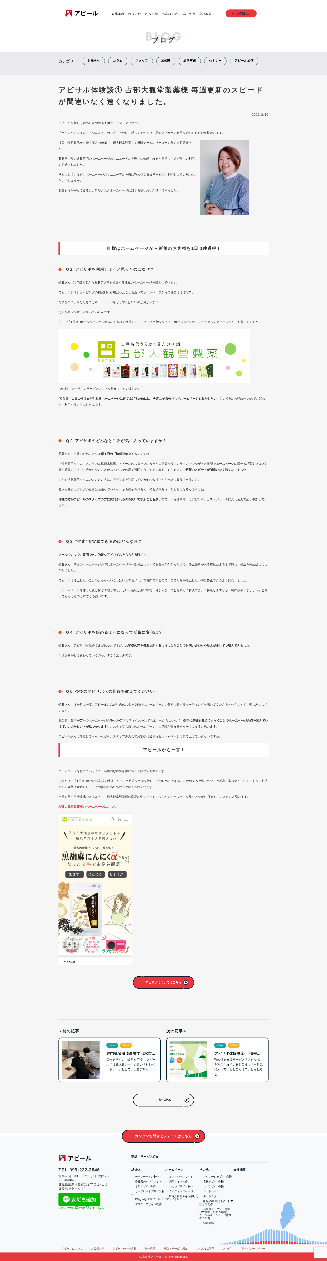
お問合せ (243, 13)
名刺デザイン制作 (145, 1186)
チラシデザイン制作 (147, 1176)
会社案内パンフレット (148, 1181)
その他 (204, 1169)
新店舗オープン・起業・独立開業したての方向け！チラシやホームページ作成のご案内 (215, 1214)
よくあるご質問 (205, 1248)
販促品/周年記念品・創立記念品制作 (216, 1203)
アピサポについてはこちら (163, 982)
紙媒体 (135, 1169)
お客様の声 (170, 14)
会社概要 (205, 14)
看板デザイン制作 (213, 1181)
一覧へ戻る (163, 1100)
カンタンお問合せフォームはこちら (163, 1136)
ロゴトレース (211, 1191)
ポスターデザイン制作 (148, 1204)
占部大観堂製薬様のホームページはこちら (87, 806)
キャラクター (211, 1196)
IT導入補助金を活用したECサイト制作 (181, 1198)
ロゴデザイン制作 (213, 1186)
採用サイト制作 (178, 1181)
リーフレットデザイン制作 (147, 1193)
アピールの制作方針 (124, 1248)
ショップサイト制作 (181, 1186)
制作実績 (151, 14)
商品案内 (117, 14)
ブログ (227, 1248)
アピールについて (72, 1248)
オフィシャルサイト (181, 1176)
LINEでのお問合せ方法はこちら (81, 1208)
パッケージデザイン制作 (217, 1176)
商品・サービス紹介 (145, 1156)
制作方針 (134, 14)
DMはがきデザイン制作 (149, 1199)
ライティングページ (181, 1191)
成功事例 (188, 14)
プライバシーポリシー (252, 1248)
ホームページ (174, 1169)
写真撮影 (208, 1223)
